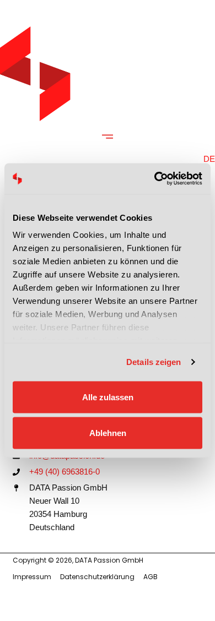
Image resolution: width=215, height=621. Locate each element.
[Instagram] (164, 604)
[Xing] (196, 604)
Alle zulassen (107, 396)
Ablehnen (107, 433)
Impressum (32, 576)
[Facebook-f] (180, 604)
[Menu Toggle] (107, 136)
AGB (150, 576)
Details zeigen (153, 362)
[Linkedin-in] (149, 604)
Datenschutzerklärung (97, 576)
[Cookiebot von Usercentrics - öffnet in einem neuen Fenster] (154, 179)
